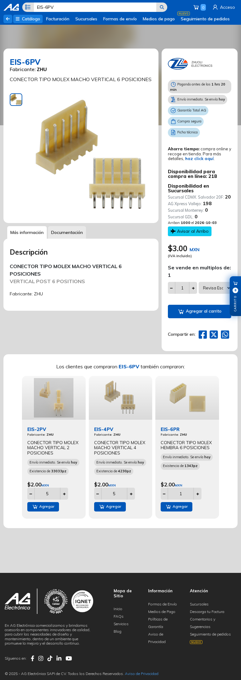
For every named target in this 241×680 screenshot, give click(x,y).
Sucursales (86, 19)
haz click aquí (199, 158)
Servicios (121, 623)
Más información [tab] (27, 232)
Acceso (227, 7)
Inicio (118, 608)
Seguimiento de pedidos (205, 19)
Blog (117, 631)
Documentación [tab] (67, 232)
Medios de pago (159, 19)
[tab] (16, 99)
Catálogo (30, 19)
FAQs (119, 616)
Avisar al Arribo (192, 231)
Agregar (46, 506)
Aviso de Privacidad (141, 673)
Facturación (57, 19)
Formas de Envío (162, 604)
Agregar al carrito (203, 311)
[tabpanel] (90, 155)
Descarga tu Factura (207, 611)
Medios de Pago (161, 611)
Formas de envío (120, 19)
